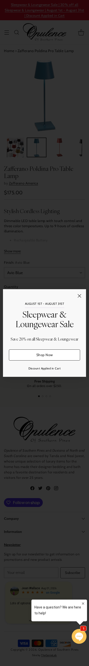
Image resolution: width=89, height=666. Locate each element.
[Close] (79, 296)
